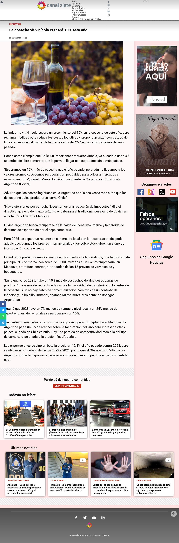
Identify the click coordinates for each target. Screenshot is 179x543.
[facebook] (140, 191)
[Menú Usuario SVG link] (1, 2)
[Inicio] (54, 5)
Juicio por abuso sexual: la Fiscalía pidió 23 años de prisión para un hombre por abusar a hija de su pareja (110, 489)
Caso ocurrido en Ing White (107, 480)
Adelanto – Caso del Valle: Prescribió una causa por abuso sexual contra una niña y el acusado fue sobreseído (24, 489)
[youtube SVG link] (108, 12)
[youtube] (172, 191)
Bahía (74, 1)
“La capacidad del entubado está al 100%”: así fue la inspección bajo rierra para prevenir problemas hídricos (153, 489)
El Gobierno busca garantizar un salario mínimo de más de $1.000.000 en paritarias (23, 432)
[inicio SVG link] (89, 525)
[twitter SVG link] (108, 8)
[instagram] (151, 191)
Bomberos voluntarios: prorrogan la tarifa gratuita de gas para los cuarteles (110, 432)
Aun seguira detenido (18, 480)
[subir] (173, 513)
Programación (79, 14)
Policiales (77, 3)
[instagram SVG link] (108, 5)
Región (75, 17)
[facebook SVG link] (108, 2)
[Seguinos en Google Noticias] (156, 245)
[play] (82, 460)
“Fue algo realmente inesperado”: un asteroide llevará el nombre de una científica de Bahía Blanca (67, 488)
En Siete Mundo (58, 480)
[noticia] (24, 413)
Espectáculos (79, 12)
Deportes (77, 5)
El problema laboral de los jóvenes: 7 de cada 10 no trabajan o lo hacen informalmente (67, 432)
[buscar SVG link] (109, 16)
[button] (3, 304)
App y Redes (78, 8)
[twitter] (162, 191)
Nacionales (77, 10)
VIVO (145, 1)
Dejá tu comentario (67, 386)
